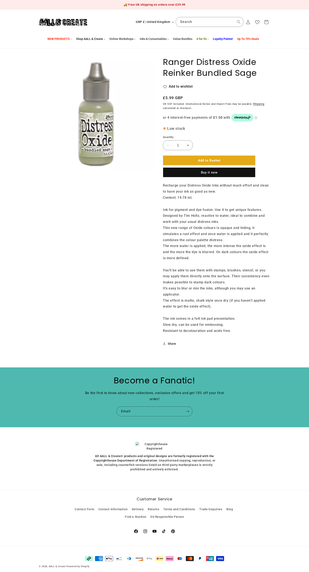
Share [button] (172, 343)
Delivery (138, 509)
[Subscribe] (187, 411)
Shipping (258, 103)
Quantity (168, 137)
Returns (153, 509)
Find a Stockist (135, 516)
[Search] (238, 21)
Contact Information (113, 509)
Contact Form (84, 509)
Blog (229, 509)
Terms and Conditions (179, 509)
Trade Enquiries (210, 509)
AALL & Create (57, 566)
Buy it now (209, 172)
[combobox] (209, 22)
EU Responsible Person (167, 516)
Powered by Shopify (78, 566)
